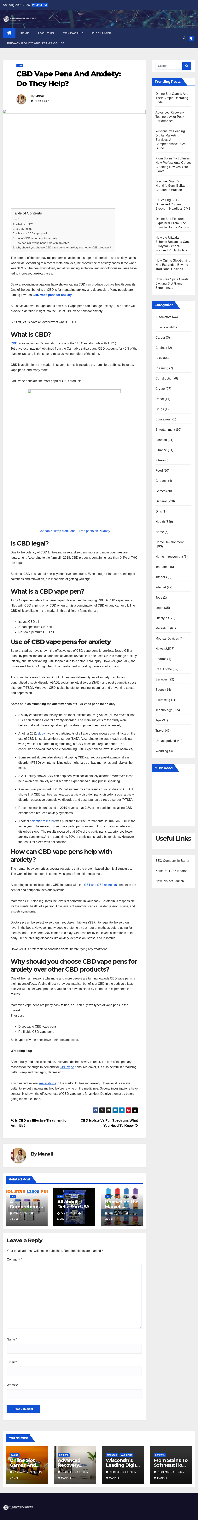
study (41, 733)
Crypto (160, 388)
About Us (46, 33)
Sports (160, 689)
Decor (159, 399)
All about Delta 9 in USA (73, 1204)
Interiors (161, 577)
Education (162, 419)
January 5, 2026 (25, 1472)
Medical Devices (167, 638)
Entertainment (165, 429)
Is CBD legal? (24, 228)
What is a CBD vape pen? (31, 233)
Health (160, 521)
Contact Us (73, 33)
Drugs (159, 409)
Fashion (161, 439)
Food (159, 470)
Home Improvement (169, 556)
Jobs (158, 597)
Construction (164, 378)
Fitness (160, 460)
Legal (159, 607)
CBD (20, 65)
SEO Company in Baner (172, 860)
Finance (161, 450)
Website (12, 1385)
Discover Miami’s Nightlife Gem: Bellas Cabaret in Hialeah (170, 185)
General (161, 501)
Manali (39, 96)
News (159, 648)
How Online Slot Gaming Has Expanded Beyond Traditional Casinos (172, 265)
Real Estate (163, 669)
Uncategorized (165, 740)
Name (12, 1339)
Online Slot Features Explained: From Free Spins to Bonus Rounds (172, 223)
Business (162, 327)
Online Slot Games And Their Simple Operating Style (171, 98)
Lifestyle (161, 618)
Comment (14, 1259)
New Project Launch (169, 881)
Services (161, 679)
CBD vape (67, 1067)
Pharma (160, 659)
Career (160, 337)
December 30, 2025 (74, 1472)
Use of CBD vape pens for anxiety (36, 238)
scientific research (42, 821)
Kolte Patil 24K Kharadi (172, 871)
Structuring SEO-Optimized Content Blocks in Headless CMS (172, 204)
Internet (160, 587)
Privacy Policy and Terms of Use (36, 43)
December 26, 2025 (171, 1472)
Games (160, 491)
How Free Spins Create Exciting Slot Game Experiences (172, 283)
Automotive (163, 317)
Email (12, 1362)
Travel (159, 730)
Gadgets (161, 480)
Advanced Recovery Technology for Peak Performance (169, 117)
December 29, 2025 (122, 1472)
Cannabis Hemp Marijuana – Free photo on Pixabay (74, 531)
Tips (158, 720)
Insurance (162, 567)
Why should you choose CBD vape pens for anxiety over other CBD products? (63, 247)
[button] (184, 38)
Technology (163, 710)
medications (47, 1083)
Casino (160, 347)
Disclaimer (101, 33)
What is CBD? (24, 224)
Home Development (169, 542)
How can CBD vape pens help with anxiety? (42, 242)
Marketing (162, 628)
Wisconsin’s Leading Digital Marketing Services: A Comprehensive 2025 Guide (170, 140)
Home (24, 33)
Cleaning (161, 368)
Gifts (158, 511)
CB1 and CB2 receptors (100, 884)
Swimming (162, 700)
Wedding (161, 751)
